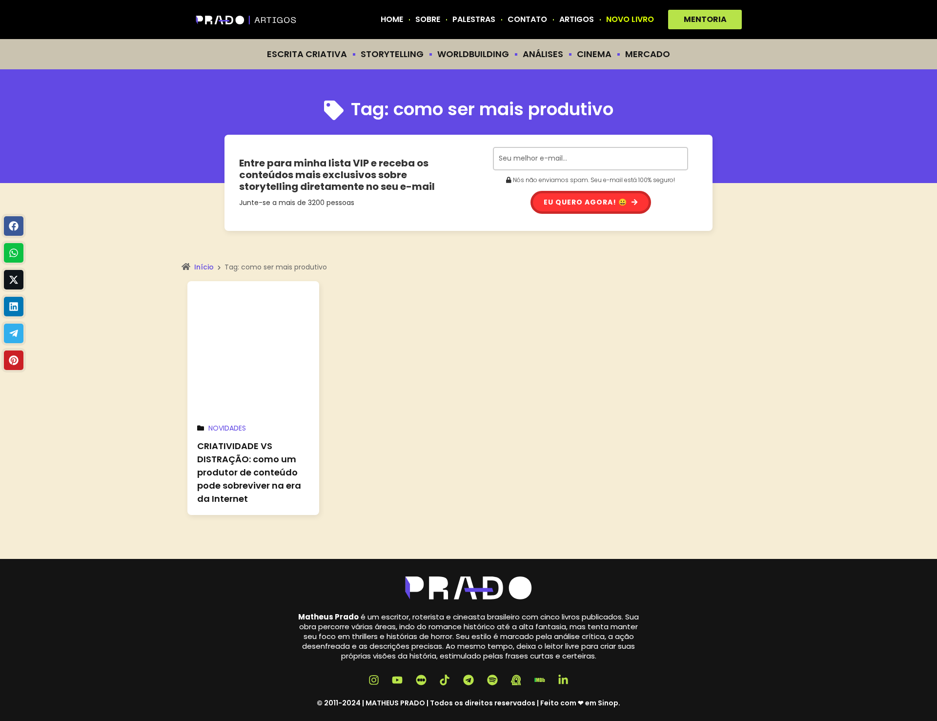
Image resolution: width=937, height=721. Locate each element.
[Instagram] (374, 680)
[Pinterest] (13, 360)
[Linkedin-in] (563, 680)
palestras (473, 19)
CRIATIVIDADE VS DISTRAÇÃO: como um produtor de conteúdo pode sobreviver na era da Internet (249, 472)
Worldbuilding (473, 54)
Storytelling (392, 54)
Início (204, 267)
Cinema (594, 54)
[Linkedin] (13, 306)
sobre (427, 19)
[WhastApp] (13, 253)
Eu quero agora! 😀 (586, 202)
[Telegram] (13, 333)
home (392, 19)
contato (527, 19)
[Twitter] (13, 279)
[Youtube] (397, 680)
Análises (543, 54)
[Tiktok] (445, 680)
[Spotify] (492, 680)
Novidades (227, 428)
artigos (576, 19)
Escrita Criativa (307, 54)
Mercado (647, 54)
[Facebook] (13, 226)
